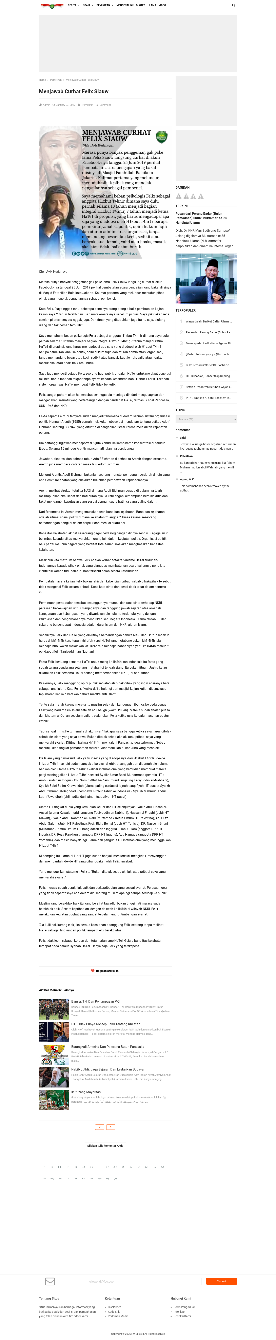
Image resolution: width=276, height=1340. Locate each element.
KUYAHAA (186, 456)
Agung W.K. (187, 479)
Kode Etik (114, 1311)
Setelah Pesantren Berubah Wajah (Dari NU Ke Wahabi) (220, 387)
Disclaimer (114, 1307)
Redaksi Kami (182, 1316)
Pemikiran (88, 104)
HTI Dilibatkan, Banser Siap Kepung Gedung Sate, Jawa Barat (224, 376)
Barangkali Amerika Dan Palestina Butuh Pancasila (107, 1047)
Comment (105, 104)
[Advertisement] (138, 43)
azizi (183, 437)
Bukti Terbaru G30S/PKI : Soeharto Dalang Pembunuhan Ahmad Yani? (229, 365)
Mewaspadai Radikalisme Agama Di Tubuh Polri (215, 343)
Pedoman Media (118, 1316)
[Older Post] (110, 1127)
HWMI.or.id (137, 1333)
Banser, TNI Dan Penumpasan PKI (95, 1001)
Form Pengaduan (185, 1307)
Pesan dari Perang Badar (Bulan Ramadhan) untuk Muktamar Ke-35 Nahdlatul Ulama (201, 218)
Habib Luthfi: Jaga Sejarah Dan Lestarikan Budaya (107, 1069)
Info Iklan (179, 1311)
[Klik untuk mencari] (233, 5)
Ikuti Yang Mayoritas (86, 1092)
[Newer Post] (99, 1127)
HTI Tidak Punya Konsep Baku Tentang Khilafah (105, 1024)
